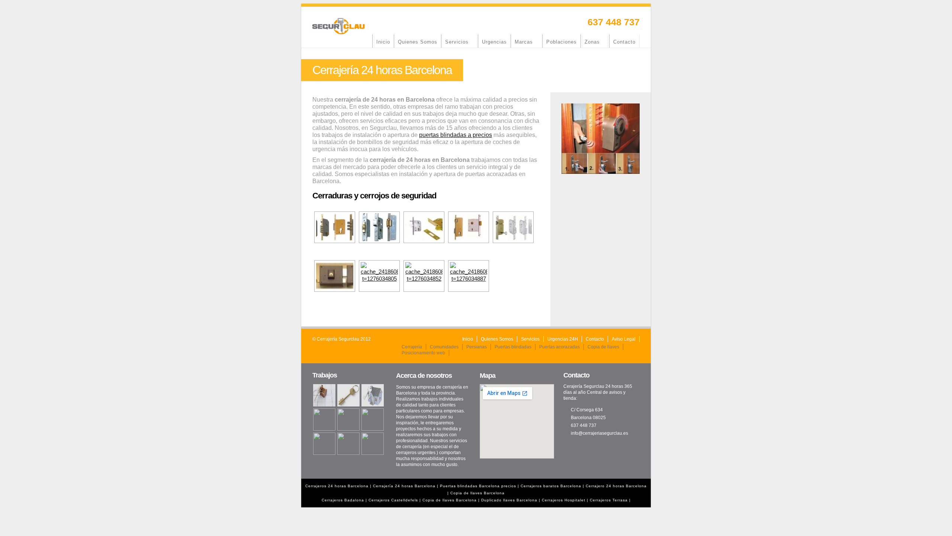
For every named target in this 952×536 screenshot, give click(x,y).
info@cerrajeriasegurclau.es (599, 433)
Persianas (476, 347)
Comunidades (444, 347)
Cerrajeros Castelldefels (393, 500)
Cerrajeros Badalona (343, 500)
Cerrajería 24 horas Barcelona (405, 486)
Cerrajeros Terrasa (609, 500)
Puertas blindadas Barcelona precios (478, 486)
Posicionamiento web (423, 352)
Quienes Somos (417, 42)
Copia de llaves (603, 347)
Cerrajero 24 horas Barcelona (616, 486)
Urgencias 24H (562, 339)
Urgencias (494, 42)
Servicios (455, 42)
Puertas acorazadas (559, 347)
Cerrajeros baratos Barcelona (551, 486)
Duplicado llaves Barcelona (509, 500)
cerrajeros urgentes (415, 452)
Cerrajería (412, 347)
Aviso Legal (624, 339)
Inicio (383, 42)
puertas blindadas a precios (455, 135)
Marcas (522, 42)
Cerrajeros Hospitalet (563, 500)
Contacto (624, 42)
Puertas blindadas (513, 347)
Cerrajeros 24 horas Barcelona (337, 486)
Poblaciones (561, 42)
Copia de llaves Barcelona (477, 493)
